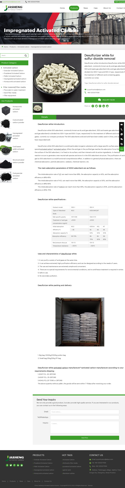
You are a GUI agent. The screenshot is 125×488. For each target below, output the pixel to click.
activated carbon (47, 34)
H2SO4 (62, 187)
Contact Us (48, 481)
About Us (107, 8)
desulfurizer (66, 254)
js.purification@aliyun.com (96, 89)
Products (74, 8)
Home (62, 8)
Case (95, 8)
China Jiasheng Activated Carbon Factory (46, 485)
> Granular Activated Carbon (13, 70)
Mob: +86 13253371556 (99, 466)
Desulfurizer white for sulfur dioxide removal (104, 83)
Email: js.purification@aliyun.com (102, 459)
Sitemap (90, 485)
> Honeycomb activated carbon (14, 81)
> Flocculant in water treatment (14, 90)
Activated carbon (23, 47)
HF (60, 174)
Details (44, 117)
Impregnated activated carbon (41, 47)
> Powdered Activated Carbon (14, 73)
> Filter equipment (9, 95)
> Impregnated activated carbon (14, 79)
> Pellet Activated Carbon (12, 76)
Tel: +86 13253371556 (99, 463)
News (86, 8)
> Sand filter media (9, 93)
